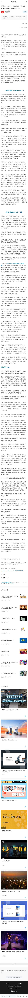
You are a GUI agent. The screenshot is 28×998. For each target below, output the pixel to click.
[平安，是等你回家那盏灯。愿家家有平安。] (14, 880)
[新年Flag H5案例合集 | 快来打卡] (14, 789)
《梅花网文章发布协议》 (6, 582)
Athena (2, 666)
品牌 (4, 574)
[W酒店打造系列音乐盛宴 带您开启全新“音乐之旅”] (14, 940)
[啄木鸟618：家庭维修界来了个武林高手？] (14, 698)
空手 (2, 655)
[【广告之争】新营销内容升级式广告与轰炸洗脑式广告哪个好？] (23, 596)
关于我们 (8, 983)
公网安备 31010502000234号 (14, 988)
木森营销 (3, 611)
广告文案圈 (3, 677)
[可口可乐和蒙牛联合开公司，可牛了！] (23, 629)
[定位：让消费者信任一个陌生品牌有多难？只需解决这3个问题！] (23, 607)
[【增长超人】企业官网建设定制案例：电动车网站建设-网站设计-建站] (14, 759)
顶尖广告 (3, 622)
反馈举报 (11, 583)
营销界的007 (3, 600)
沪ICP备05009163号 (18, 986)
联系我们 (20, 983)
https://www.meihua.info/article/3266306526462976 (12, 570)
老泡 (2, 644)
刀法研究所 (7, 11)
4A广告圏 (3, 633)
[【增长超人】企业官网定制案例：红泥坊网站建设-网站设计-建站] (14, 910)
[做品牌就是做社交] (23, 651)
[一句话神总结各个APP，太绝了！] (23, 618)
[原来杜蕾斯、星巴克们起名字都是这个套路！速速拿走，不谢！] (23, 662)
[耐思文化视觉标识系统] (14, 819)
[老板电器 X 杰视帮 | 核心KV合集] (14, 729)
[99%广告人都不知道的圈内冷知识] (23, 673)
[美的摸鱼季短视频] (14, 849)
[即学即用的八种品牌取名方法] (23, 640)
